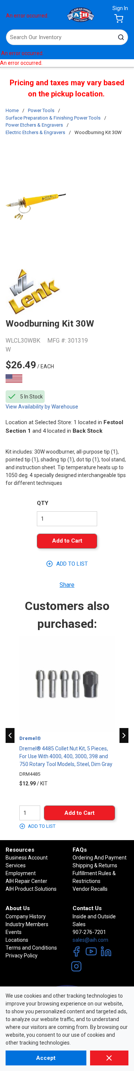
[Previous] (10, 735)
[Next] (123, 735)
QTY (42, 503)
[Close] (109, 1058)
